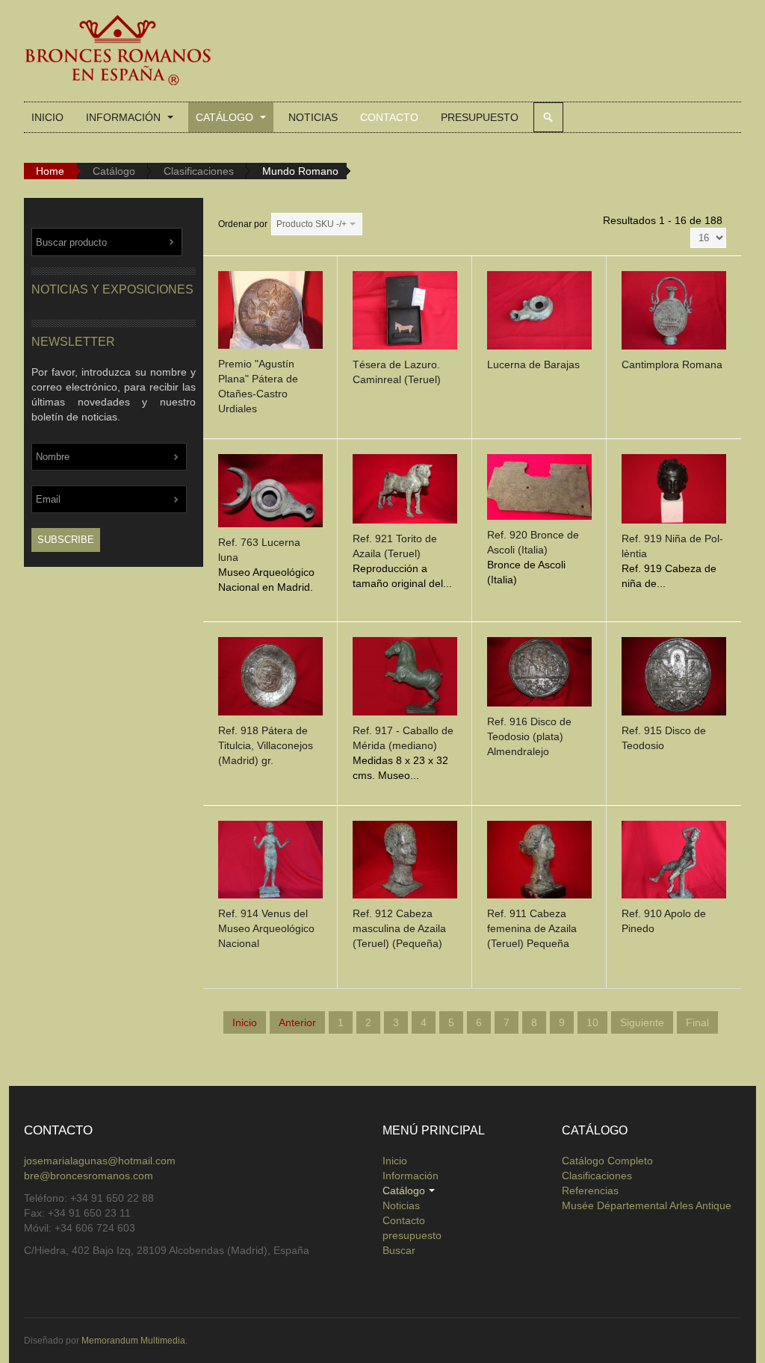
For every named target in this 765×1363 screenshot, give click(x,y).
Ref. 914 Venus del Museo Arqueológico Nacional (266, 928)
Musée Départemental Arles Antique (646, 1205)
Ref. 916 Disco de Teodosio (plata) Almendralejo (529, 736)
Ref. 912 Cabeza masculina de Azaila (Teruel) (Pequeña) (399, 928)
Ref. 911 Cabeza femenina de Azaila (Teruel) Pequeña (532, 928)
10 (592, 1022)
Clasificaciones (199, 171)
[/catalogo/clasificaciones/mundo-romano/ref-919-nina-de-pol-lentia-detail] (674, 492)
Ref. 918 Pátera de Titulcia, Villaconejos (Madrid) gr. (265, 745)
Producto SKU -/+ (311, 224)
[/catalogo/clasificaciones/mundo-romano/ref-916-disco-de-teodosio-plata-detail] (539, 675)
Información (125, 117)
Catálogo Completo (607, 1161)
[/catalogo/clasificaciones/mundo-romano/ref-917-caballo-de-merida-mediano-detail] (405, 679)
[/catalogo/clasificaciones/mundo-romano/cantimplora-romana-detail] (674, 313)
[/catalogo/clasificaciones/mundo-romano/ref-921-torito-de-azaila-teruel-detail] (405, 492)
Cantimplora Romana (672, 364)
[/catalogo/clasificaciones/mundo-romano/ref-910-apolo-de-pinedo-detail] (674, 862)
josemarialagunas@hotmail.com (100, 1161)
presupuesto (479, 117)
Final (697, 1022)
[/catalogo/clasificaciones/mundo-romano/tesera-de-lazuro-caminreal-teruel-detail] (405, 313)
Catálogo (226, 117)
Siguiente (642, 1022)
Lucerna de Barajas (533, 364)
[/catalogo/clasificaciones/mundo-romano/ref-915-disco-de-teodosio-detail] (674, 679)
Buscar (548, 117)
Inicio (47, 117)
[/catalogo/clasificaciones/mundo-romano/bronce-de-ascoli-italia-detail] (539, 490)
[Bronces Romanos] (117, 51)
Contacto (389, 117)
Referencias (590, 1190)
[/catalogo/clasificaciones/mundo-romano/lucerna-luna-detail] (270, 494)
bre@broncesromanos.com (88, 1176)
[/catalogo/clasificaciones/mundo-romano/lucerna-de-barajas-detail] (539, 313)
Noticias (313, 117)
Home (50, 171)
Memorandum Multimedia (133, 1340)
